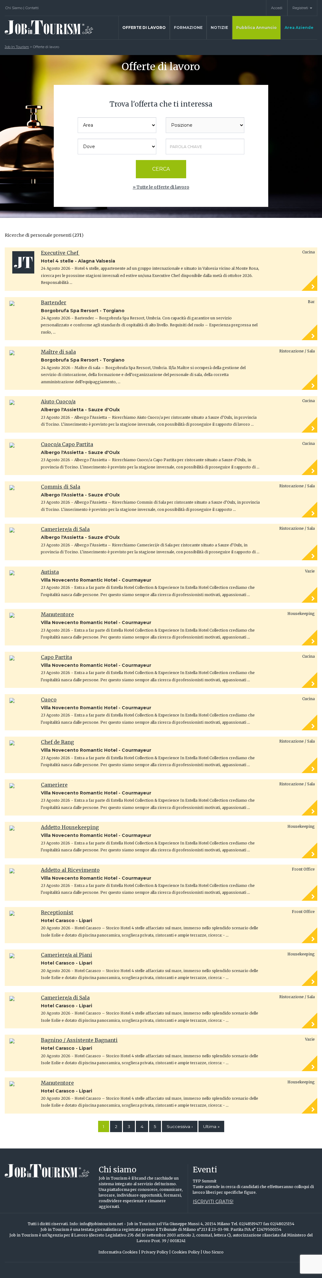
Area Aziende (299, 27)
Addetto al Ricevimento (70, 870)
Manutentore (57, 614)
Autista (50, 572)
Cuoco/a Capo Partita (67, 444)
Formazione (188, 27)
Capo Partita (56, 657)
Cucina (308, 252)
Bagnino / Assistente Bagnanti (79, 1040)
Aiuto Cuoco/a (58, 401)
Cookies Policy (187, 1252)
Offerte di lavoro (144, 27)
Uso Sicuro (213, 1252)
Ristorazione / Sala (297, 351)
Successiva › (180, 1126)
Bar (311, 301)
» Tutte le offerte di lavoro (161, 187)
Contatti (32, 8)
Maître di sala (58, 352)
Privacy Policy (156, 1252)
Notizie (219, 27)
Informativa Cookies (119, 1252)
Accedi (276, 8)
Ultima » (211, 1126)
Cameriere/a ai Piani (66, 955)
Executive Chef (60, 253)
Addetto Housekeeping (70, 827)
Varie (310, 571)
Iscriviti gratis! (213, 1201)
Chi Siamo (14, 8)
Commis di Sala (60, 487)
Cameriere (54, 785)
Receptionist (57, 912)
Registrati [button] (300, 8)
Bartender (53, 302)
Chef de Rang (57, 742)
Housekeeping (301, 613)
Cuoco (49, 699)
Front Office (303, 869)
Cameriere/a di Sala (65, 529)
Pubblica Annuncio (256, 27)
